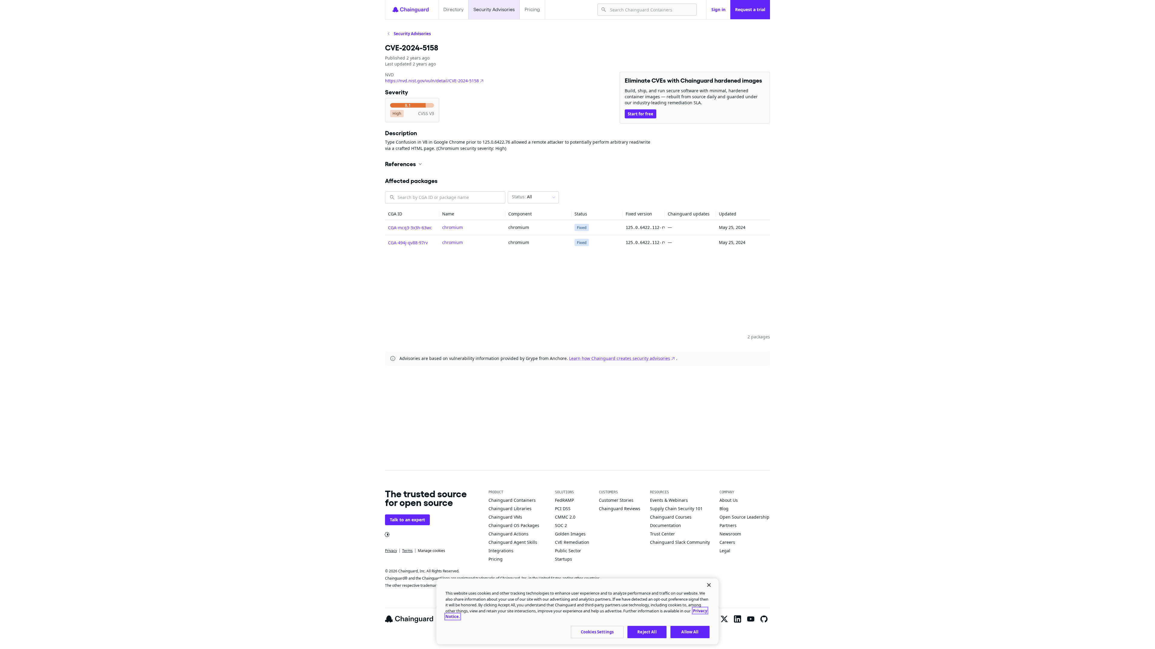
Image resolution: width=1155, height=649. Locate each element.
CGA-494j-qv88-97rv (408, 242)
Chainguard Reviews (619, 508)
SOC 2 (561, 525)
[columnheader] (412, 214)
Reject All (646, 631)
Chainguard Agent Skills (512, 542)
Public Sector (568, 550)
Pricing (532, 9)
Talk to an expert (407, 520)
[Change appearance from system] (387, 534)
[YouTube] (751, 619)
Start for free (640, 114)
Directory (453, 9)
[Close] (709, 585)
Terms (407, 550)
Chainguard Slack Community (680, 542)
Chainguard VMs (505, 517)
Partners (728, 525)
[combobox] (651, 9)
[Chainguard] (411, 9)
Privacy (391, 550)
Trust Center (662, 534)
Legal (724, 550)
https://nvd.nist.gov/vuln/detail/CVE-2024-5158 (432, 81)
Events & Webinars (669, 500)
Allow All (689, 631)
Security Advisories (494, 9)
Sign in (718, 9)
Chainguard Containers (512, 500)
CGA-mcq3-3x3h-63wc (410, 227)
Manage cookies (431, 550)
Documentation (665, 525)
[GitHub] (764, 619)
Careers (727, 542)
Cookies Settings (597, 631)
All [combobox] (522, 197)
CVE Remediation (572, 542)
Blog (723, 508)
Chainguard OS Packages (513, 525)
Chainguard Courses (670, 517)
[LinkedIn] (738, 619)
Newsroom (730, 534)
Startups (563, 559)
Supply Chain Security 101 (676, 508)
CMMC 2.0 (565, 517)
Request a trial (750, 9)
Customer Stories (616, 500)
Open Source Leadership (744, 517)
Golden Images (570, 534)
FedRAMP (564, 500)
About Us (728, 500)
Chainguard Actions (508, 534)
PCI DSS (563, 508)
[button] (577, 164)
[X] (724, 619)
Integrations (500, 550)
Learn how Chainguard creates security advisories (619, 358)
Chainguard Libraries (509, 508)
